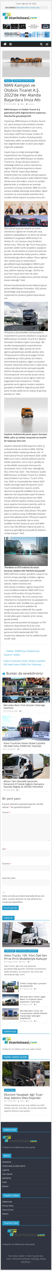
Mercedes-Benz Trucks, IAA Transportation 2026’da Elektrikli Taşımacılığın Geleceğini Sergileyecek (33, 1014)
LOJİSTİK (5, 1170)
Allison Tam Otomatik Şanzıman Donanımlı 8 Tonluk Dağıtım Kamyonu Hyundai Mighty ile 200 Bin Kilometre (24, 784)
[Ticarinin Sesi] (5, 44)
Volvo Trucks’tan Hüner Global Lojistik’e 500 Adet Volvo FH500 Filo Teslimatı (24, 662)
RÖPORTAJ (6, 1178)
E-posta (6, 863)
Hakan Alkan (9, 1090)
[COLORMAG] (19, 1037)
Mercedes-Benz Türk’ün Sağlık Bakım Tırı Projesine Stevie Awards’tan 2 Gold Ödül (32, 999)
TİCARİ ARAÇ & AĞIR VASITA (23, 81)
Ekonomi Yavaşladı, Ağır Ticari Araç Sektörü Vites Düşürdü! (23, 1096)
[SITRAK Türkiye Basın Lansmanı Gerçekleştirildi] (10, 982)
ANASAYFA (6, 1162)
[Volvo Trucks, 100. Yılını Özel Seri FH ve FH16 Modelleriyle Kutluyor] (26, 923)
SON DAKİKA (9, 951)
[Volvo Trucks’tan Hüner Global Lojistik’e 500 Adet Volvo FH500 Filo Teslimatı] (26, 717)
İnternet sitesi (8, 878)
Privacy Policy (8, 1206)
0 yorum (31, 104)
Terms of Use (7, 1210)
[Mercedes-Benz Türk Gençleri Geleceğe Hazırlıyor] (26, 679)
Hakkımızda (7, 1201)
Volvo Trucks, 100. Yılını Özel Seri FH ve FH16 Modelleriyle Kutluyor (25, 957)
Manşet (8, 81)
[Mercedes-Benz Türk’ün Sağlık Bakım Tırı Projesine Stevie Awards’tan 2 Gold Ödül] (10, 995)
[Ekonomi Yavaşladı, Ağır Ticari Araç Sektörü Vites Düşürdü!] (26, 1063)
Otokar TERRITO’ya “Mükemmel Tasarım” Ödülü (21, 653)
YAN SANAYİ (7, 1174)
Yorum (6, 812)
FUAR (4, 1182)
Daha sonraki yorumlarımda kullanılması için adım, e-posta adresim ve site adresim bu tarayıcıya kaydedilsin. (23, 899)
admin (22, 104)
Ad (4, 849)
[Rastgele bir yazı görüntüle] (47, 44)
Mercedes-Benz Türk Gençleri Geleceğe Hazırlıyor (24, 706)
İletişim (5, 1186)
